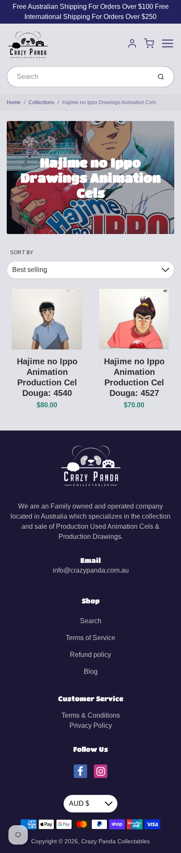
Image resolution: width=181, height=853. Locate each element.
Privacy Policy (90, 725)
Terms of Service (90, 637)
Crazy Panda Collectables (115, 841)
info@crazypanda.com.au (91, 570)
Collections (41, 102)
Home (14, 102)
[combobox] (78, 76)
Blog (91, 671)
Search (90, 620)
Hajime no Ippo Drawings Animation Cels (109, 102)
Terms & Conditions (90, 715)
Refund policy (90, 654)
